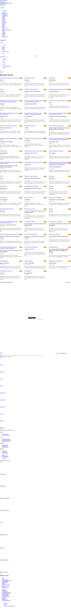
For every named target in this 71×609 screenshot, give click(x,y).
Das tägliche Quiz (5, 456)
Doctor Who (27, 164)
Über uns (1, 354)
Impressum (4, 589)
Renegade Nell (28, 273)
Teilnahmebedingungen (6, 593)
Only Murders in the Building (56, 199)
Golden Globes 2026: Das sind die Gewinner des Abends (9, 166)
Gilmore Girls (3, 116)
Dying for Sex (3, 188)
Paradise (26, 80)
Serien (4, 62)
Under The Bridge (29, 263)
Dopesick (2, 104)
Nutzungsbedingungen (6, 592)
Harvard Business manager (7, 580)
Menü (5, 45)
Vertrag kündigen (5, 594)
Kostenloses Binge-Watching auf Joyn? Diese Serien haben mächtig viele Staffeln (59, 250)
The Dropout (52, 153)
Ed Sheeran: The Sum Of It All (8, 225)
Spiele (3, 454)
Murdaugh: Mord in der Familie (32, 188)
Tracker (26, 128)
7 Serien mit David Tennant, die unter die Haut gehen (60, 224)
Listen (4, 64)
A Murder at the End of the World (58, 116)
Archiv (1, 352)
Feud (50, 102)
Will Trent (2, 211)
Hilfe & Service (5, 599)
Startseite (5, 59)
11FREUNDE (4, 582)
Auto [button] (1, 432)
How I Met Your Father (30, 104)
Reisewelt (4, 458)
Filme (4, 60)
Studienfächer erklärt (5, 441)
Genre (4, 68)
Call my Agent (3, 199)
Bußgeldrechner (5, 434)
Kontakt (3, 598)
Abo (3, 577)
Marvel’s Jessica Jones (6, 128)
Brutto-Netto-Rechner (6, 439)
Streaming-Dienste (7, 66)
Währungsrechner (5, 447)
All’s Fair (51, 188)
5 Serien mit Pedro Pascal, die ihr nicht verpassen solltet (34, 211)
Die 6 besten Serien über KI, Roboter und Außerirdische (35, 224)
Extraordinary (52, 263)
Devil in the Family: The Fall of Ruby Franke (9, 237)
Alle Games (9, 356)
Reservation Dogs (53, 141)
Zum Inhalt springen (3, 0)
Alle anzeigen (68, 282)
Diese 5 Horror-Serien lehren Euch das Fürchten (34, 237)
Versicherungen (5, 446)
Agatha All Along (4, 263)
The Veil (2, 273)
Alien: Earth (52, 178)
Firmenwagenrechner (6, 435)
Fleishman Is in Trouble (6, 141)
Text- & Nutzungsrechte (6, 600)
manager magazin (5, 579)
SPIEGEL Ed (4, 587)
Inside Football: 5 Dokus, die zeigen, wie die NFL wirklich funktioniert (59, 128)
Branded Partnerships (6, 584)
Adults (1, 80)
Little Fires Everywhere (55, 167)
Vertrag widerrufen (5, 595)
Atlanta (51, 211)
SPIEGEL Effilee (5, 581)
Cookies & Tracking (5, 596)
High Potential (4, 153)
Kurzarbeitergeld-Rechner (6, 440)
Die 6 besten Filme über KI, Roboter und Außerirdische (10, 251)
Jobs (3, 585)
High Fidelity (52, 80)
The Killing (27, 140)
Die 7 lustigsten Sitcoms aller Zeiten (58, 236)
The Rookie (27, 199)
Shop (3, 578)
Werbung (3, 583)
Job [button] (1, 437)
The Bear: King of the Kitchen (32, 91)
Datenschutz (4, 590)
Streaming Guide (5, 455)
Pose (1, 178)
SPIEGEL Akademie (6, 586)
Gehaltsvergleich (5, 445)
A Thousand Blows (54, 91)
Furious (2, 91)
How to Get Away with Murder (32, 178)
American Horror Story (30, 153)
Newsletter (4, 597)
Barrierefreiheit (4, 591)
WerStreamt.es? (63, 353)
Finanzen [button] (2, 443)
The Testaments (28, 116)
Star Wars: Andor (29, 249)
